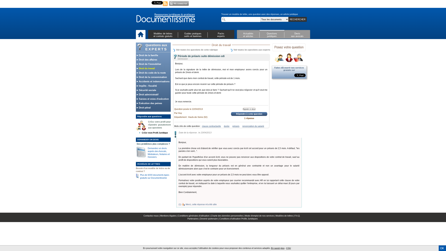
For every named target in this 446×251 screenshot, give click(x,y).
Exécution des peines (150, 103)
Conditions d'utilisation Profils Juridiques (238, 219)
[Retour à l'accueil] (165, 18)
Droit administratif (148, 94)
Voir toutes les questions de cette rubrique (197, 50)
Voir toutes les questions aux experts (251, 50)
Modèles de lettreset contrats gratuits (162, 34)
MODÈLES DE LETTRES (148, 164)
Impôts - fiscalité (147, 86)
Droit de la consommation (152, 77)
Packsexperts (221, 34)
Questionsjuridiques (272, 34)
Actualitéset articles (248, 34)
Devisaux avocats (297, 34)
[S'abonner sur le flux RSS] (165, 6)
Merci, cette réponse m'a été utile (201, 204)
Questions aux (156, 47)
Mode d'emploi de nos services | (260, 216)
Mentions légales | (169, 216)
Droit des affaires (147, 59)
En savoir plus (277, 248)
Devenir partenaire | (209, 219)
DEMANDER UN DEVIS (148, 139)
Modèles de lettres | (285, 216)
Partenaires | (193, 219)
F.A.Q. (297, 216)
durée (226, 126)
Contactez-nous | (152, 216)
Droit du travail (146, 68)
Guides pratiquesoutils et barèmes (193, 34)
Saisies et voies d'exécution (153, 99)
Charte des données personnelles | (228, 216)
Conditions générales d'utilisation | (194, 216)
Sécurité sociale (147, 90)
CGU (288, 248)
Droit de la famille (148, 55)
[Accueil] (140, 34)
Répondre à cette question (249, 114)
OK (442, 248)
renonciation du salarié (253, 126)
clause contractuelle (211, 126)
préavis (235, 126)
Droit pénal (144, 107)
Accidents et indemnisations (154, 81)
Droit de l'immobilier (149, 64)
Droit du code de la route (152, 72)
